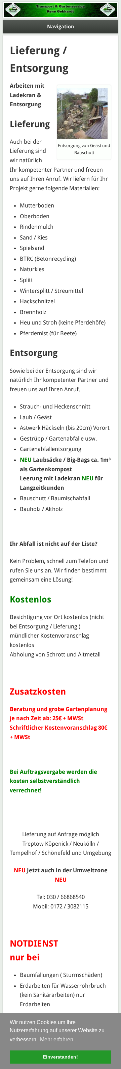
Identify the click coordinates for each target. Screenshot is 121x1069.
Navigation (60, 27)
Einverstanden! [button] (60, 1057)
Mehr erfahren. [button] (57, 1039)
